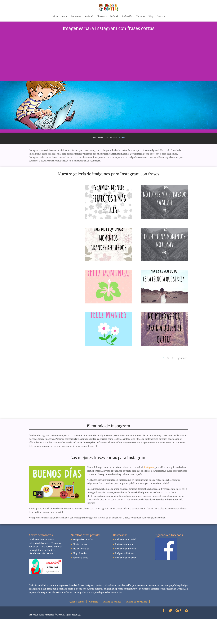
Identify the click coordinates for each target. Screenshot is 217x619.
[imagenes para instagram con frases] (108, 260)
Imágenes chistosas (124, 553)
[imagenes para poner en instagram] (108, 345)
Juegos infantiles (81, 548)
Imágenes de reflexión (126, 557)
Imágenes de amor (124, 544)
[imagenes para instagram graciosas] (108, 302)
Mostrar (122, 138)
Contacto (93, 601)
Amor (64, 16)
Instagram (149, 467)
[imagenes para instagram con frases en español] (164, 218)
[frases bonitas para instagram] (164, 345)
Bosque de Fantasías (83, 539)
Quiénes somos (77, 601)
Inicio (55, 16)
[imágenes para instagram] (164, 302)
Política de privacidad (136, 601)
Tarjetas (140, 16)
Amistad (88, 16)
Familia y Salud (80, 557)
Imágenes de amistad (125, 548)
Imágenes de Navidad (125, 539)
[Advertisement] (108, 58)
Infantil (114, 16)
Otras (160, 16)
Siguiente (181, 358)
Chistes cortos (80, 544)
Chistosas (102, 16)
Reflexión (127, 16)
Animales (76, 16)
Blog (151, 16)
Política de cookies (112, 601)
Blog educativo (80, 553)
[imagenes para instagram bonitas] (108, 218)
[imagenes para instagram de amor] (164, 260)
